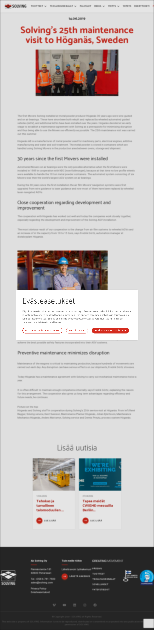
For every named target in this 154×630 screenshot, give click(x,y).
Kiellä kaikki (77, 330)
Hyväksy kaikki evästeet (110, 330)
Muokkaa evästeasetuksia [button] (42, 330)
